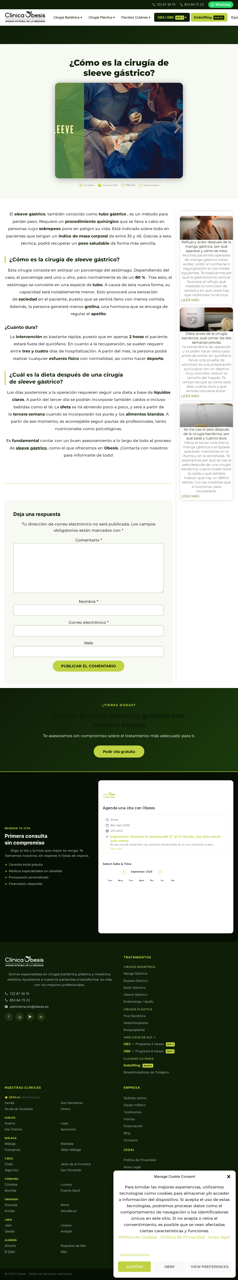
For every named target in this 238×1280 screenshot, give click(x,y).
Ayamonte (68, 1129)
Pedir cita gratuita (119, 751)
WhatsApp (223, 4)
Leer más (190, 300)
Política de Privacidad (183, 1237)
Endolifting (208, 17)
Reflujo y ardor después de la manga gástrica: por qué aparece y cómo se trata (206, 246)
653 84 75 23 (194, 4)
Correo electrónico (89, 622)
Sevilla (9, 1103)
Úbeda (9, 1231)
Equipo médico (134, 1105)
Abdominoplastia (136, 1023)
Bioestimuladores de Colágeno (146, 1072)
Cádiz (9, 1164)
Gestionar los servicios (135, 1254)
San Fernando (71, 1170)
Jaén (8, 1225)
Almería (10, 1246)
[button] (228, 1176)
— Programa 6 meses (148, 1051)
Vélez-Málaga (71, 1150)
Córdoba (11, 1184)
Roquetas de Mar (73, 1246)
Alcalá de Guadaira (19, 1109)
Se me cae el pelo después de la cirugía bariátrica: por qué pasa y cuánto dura (206, 433)
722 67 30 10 (166, 4)
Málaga (10, 1144)
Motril (65, 1205)
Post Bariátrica (135, 1016)
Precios (129, 1119)
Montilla (10, 1190)
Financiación (133, 1126)
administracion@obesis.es (29, 1006)
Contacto (131, 1140)
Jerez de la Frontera (76, 1164)
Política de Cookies (138, 1237)
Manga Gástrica (135, 973)
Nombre (88, 602)
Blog (127, 1133)
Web (88, 643)
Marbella (67, 1144)
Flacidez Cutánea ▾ (135, 17)
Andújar (66, 1231)
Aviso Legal (132, 1167)
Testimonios (133, 1112)
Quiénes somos (135, 1098)
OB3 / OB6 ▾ (172, 17)
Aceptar (134, 1266)
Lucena (66, 1184)
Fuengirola (12, 1150)
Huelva (10, 1123)
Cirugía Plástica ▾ (102, 17)
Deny (170, 1266)
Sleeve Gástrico (135, 994)
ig (19, 1016)
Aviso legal (219, 1237)
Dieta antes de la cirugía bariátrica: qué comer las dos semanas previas (206, 338)
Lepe (64, 1123)
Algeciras (11, 1170)
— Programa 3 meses (149, 1044)
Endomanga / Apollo (138, 1001)
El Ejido (10, 1252)
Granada (11, 1205)
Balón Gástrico (134, 987)
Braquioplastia (134, 1030)
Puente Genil (70, 1190)
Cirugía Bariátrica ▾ (67, 17)
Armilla (10, 1211)
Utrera (65, 1109)
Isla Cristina (13, 1129)
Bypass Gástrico (136, 980)
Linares (66, 1225)
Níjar (64, 1252)
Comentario (88, 540)
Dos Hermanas (72, 1103)
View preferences (209, 1266)
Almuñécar (69, 1211)
